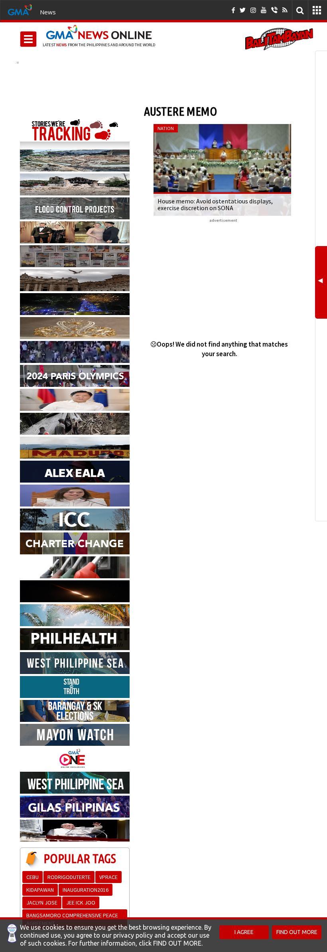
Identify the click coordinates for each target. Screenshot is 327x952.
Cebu (32, 877)
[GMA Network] (20, 9)
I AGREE (244, 932)
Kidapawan (40, 889)
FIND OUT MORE (296, 932)
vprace (108, 877)
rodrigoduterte (69, 877)
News (48, 12)
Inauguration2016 (85, 889)
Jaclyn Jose (41, 902)
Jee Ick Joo (80, 902)
